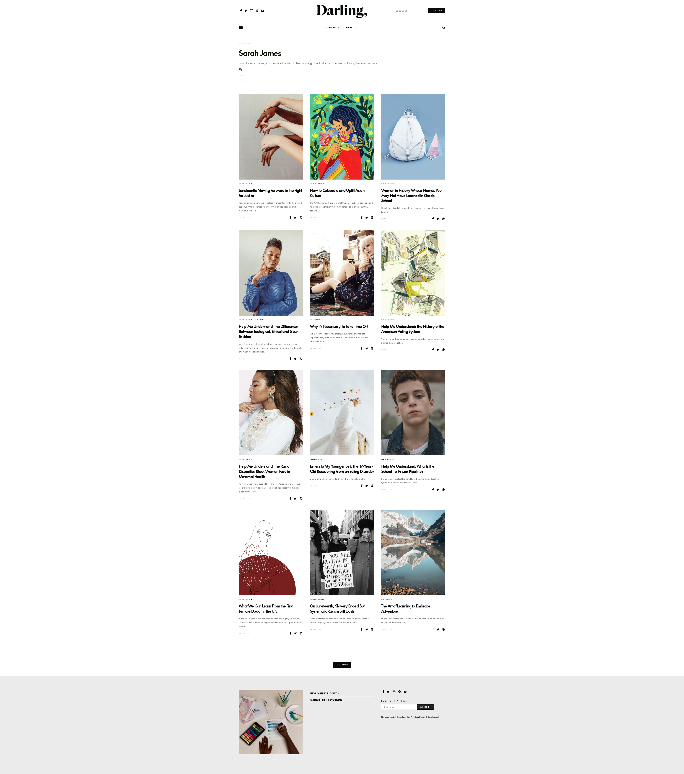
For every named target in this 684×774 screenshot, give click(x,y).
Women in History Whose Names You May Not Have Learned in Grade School (411, 195)
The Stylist (259, 320)
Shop (349, 27)
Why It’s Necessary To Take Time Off (339, 326)
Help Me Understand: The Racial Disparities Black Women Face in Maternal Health (264, 471)
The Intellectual (246, 184)
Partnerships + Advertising (326, 699)
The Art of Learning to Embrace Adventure (405, 608)
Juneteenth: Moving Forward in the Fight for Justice (270, 193)
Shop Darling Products (324, 693)
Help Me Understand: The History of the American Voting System (412, 329)
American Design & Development (425, 717)
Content (332, 27)
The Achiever (315, 320)
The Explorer (386, 599)
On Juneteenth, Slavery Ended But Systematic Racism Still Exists (337, 608)
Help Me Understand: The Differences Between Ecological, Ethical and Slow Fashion (268, 331)
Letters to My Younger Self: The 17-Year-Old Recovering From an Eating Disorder (342, 468)
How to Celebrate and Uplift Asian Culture (337, 193)
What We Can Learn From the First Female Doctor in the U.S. (265, 608)
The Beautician (316, 459)
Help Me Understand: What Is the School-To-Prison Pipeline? (407, 468)
